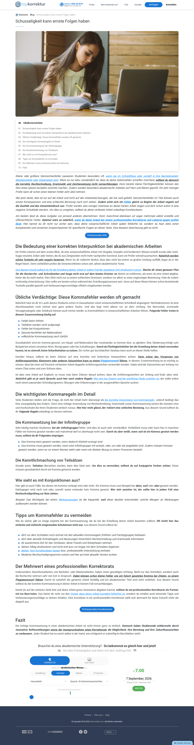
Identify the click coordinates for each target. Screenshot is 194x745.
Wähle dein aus (69, 667)
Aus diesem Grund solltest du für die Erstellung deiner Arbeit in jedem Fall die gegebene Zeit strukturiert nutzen (78, 269)
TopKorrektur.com (97, 722)
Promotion (98, 673)
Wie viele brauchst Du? (69, 690)
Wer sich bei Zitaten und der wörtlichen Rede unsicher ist (126, 378)
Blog (107, 715)
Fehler (127, 201)
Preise (91, 5)
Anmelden (171, 4)
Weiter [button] (139, 688)
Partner (88, 715)
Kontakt (138, 5)
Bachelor (60, 673)
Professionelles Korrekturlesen (97, 609)
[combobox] (48, 682)
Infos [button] (109, 732)
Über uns (98, 715)
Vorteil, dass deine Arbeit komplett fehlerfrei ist (98, 593)
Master (79, 673)
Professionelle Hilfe (97, 235)
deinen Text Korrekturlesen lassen (40, 550)
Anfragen (153, 4)
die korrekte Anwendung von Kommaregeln (129, 399)
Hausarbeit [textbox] (36, 681)
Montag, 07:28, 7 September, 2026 (139, 682)
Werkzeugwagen (68, 499)
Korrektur (50, 662)
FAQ (126, 5)
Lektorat (89, 662)
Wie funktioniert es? (109, 5)
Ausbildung (40, 673)
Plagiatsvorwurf (110, 360)
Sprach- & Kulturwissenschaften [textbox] (86, 681)
